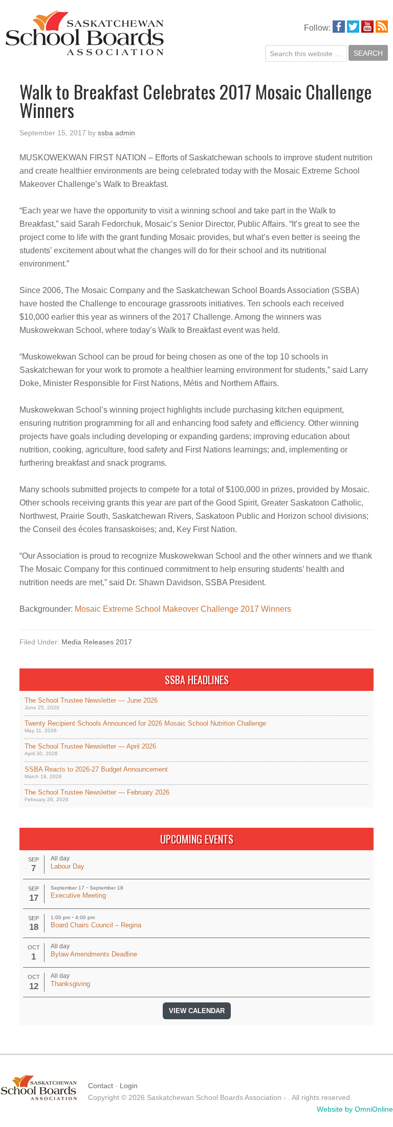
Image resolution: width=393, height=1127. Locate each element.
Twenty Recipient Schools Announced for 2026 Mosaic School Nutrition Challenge (145, 723)
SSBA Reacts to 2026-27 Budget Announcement (96, 769)
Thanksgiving (70, 984)
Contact (100, 1086)
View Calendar (197, 1011)
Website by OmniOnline (355, 1109)
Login (129, 1086)
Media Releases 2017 (96, 642)
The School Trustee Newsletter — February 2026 (97, 792)
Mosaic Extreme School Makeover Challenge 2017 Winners (183, 609)
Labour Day (67, 866)
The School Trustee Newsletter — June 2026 (91, 700)
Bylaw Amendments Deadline (94, 954)
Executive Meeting (78, 895)
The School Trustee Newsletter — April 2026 (90, 746)
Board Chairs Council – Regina (96, 925)
